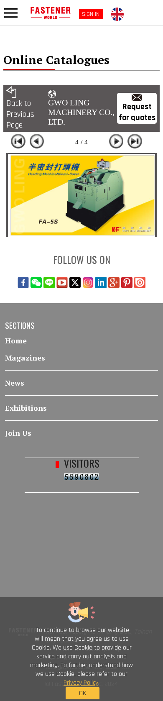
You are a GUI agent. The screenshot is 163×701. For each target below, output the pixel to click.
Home (16, 340)
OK (82, 693)
